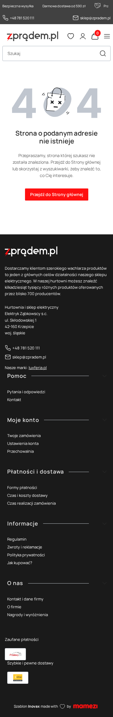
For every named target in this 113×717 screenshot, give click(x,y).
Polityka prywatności (26, 555)
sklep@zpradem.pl (95, 18)
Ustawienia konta (23, 443)
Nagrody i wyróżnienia (27, 614)
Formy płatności (22, 487)
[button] (102, 53)
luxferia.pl (38, 367)
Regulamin (17, 539)
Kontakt (14, 399)
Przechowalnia (20, 451)
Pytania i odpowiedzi (26, 391)
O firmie (14, 606)
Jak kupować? (19, 562)
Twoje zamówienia (24, 435)
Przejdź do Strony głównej (56, 194)
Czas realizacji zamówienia (31, 503)
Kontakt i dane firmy (25, 599)
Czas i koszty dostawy (27, 495)
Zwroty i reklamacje (24, 547)
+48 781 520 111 (22, 18)
